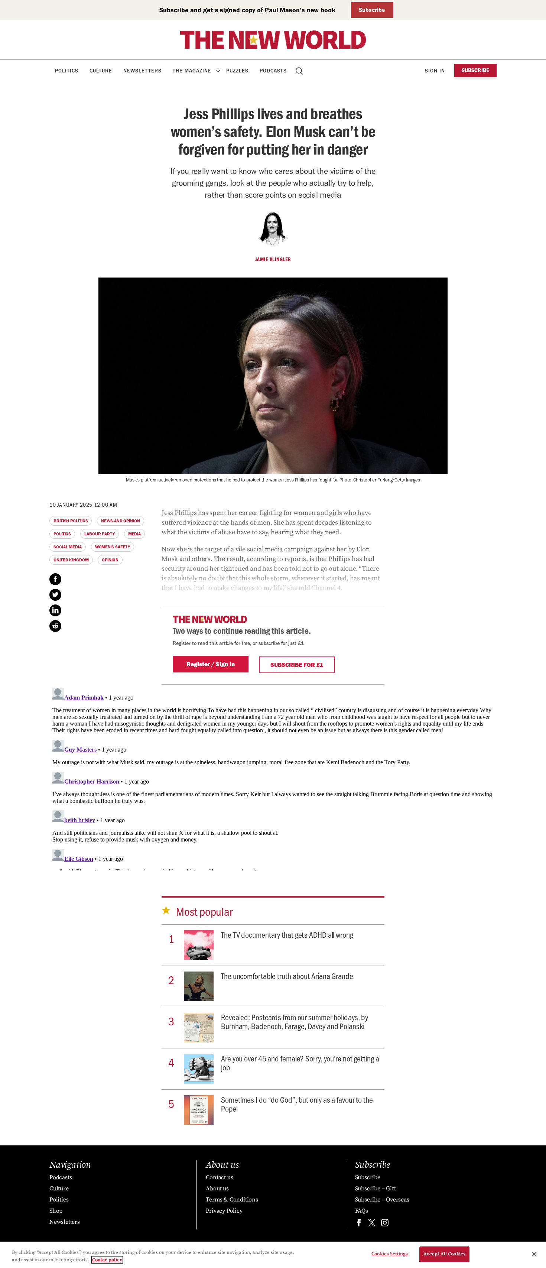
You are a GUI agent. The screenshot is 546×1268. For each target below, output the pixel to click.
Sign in (435, 71)
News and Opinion (120, 520)
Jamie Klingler (273, 259)
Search (300, 70)
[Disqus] (273, 777)
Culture (101, 71)
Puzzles (237, 71)
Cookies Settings (389, 1254)
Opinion (110, 559)
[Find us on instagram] (385, 1224)
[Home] (273, 39)
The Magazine (192, 71)
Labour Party (99, 533)
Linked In (55, 610)
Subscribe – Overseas (382, 1199)
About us (217, 1188)
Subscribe (372, 9)
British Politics (70, 520)
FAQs (361, 1211)
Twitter (55, 595)
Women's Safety (112, 546)
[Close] (534, 1254)
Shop (55, 1211)
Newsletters (142, 71)
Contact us (219, 1177)
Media (134, 533)
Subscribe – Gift (375, 1188)
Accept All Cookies (444, 1254)
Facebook (55, 579)
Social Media (67, 546)
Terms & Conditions (232, 1199)
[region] (273, 1255)
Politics (66, 71)
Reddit (55, 626)
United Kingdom (71, 559)
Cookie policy (107, 1260)
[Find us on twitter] (372, 1224)
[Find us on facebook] (359, 1224)
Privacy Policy (224, 1211)
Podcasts (273, 71)
